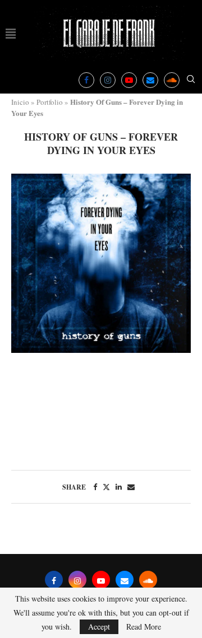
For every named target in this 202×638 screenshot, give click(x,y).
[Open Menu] (11, 34)
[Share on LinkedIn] (119, 487)
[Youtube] (129, 80)
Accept (99, 626)
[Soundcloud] (172, 80)
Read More (143, 627)
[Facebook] (86, 80)
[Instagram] (108, 80)
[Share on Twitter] (106, 487)
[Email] (150, 80)
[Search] (190, 80)
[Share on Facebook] (95, 487)
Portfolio (49, 102)
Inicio (20, 102)
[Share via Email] (131, 487)
